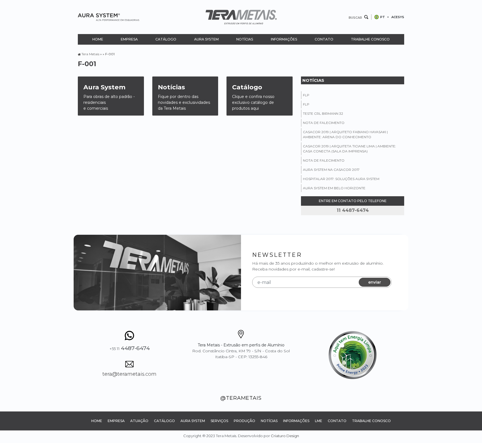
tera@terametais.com (129, 374)
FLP (306, 95)
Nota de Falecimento (323, 123)
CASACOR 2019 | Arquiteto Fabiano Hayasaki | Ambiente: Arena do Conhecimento (345, 134)
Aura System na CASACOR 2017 (331, 169)
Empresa (129, 39)
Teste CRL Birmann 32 (323, 113)
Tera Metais (90, 54)
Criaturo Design (285, 436)
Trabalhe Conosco (370, 39)
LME (318, 421)
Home (97, 39)
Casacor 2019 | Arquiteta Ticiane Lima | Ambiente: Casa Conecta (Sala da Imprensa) (349, 148)
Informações (284, 39)
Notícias (244, 39)
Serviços (219, 421)
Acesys (397, 17)
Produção (244, 421)
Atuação (139, 421)
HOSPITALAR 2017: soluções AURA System (341, 179)
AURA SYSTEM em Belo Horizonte (334, 188)
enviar (374, 282)
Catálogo (165, 39)
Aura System (206, 39)
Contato (324, 39)
